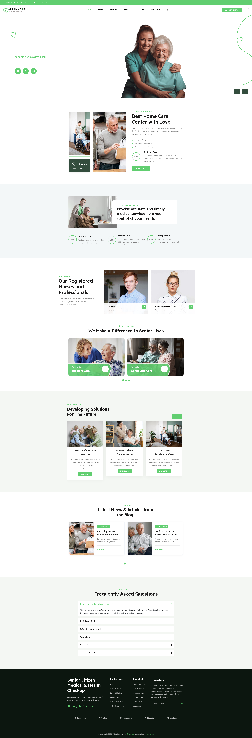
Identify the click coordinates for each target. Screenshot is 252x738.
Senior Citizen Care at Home (124, 452)
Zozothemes (149, 734)
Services (113, 10)
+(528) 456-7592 (80, 706)
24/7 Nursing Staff (87, 621)
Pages (100, 10)
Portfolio (139, 10)
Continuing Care (141, 370)
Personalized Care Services (85, 452)
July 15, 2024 (104, 526)
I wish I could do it (87, 653)
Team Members (138, 689)
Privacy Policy (138, 697)
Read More (101, 549)
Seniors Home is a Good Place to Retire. (166, 533)
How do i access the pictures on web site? (96, 604)
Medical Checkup (116, 684)
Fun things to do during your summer (108, 533)
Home (89, 10)
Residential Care (116, 689)
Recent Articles (138, 693)
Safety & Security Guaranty (91, 629)
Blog (126, 10)
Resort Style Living (87, 645)
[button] (123, 380)
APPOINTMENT (231, 10)
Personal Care (77, 367)
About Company (139, 684)
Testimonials (137, 702)
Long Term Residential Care (163, 452)
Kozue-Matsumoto (165, 306)
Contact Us (156, 10)
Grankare (130, 734)
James (111, 306)
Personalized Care (116, 702)
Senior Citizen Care (117, 706)
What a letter (85, 637)
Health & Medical (116, 693)
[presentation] (174, 416)
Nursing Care (135, 367)
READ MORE (84, 474)
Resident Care (81, 370)
